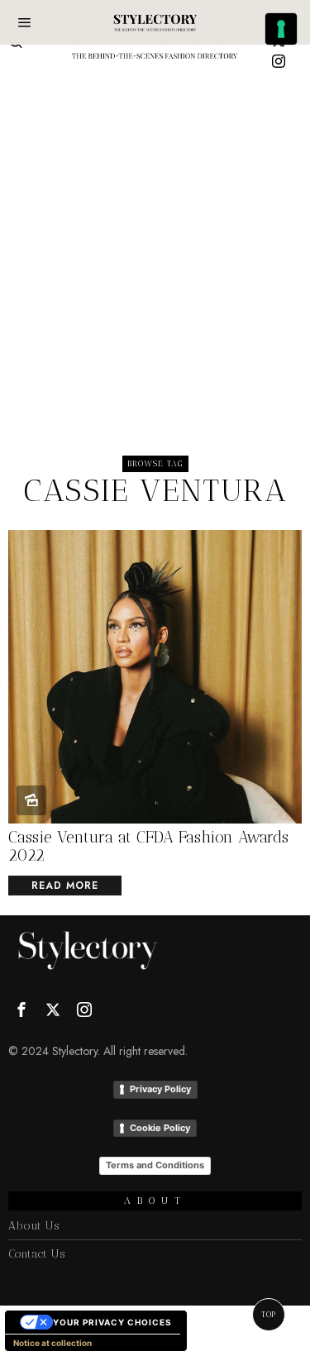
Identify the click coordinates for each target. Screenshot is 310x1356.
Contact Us (36, 1254)
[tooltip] (279, 61)
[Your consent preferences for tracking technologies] (281, 29)
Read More (64, 885)
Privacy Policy (160, 1089)
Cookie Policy (160, 1128)
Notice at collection (52, 1343)
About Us (34, 1226)
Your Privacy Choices (112, 1322)
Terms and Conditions (155, 1165)
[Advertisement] (155, 238)
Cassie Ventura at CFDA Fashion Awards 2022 (148, 847)
